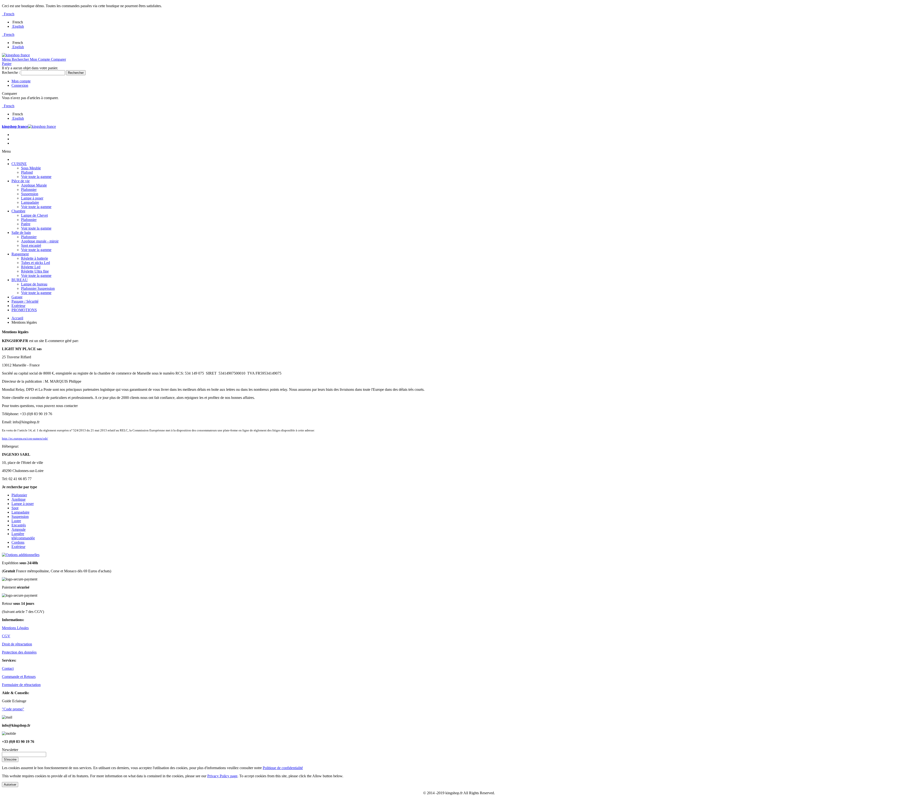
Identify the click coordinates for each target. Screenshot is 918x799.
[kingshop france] (16, 55)
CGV (6, 636)
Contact (8, 668)
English (18, 26)
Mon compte (21, 81)
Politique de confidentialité (283, 768)
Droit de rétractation (17, 644)
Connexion (19, 85)
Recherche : (11, 72)
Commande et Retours (19, 677)
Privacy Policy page (222, 776)
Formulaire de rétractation (21, 685)
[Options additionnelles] (20, 555)
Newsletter (10, 750)
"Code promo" (13, 709)
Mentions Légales (15, 628)
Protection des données (19, 652)
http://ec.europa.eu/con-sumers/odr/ (25, 438)
